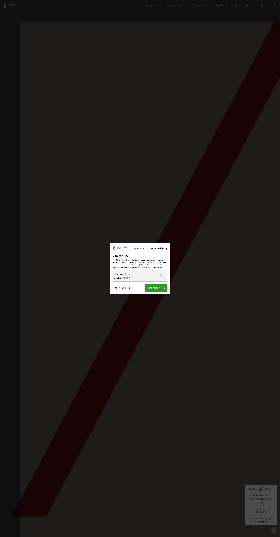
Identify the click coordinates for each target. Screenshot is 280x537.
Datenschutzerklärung (156, 248)
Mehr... (162, 276)
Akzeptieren (154, 288)
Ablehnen (120, 288)
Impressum (138, 248)
